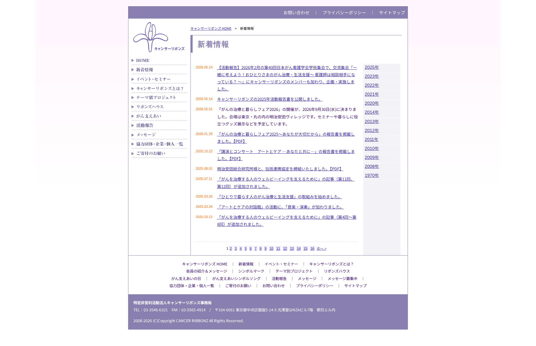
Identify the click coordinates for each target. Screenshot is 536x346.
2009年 (372, 157)
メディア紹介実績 (159, 125)
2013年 (372, 121)
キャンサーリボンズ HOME (210, 28)
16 (312, 248)
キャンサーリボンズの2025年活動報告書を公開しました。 (270, 99)
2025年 (372, 67)
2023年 (372, 76)
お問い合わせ (297, 12)
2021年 (372, 94)
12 (285, 248)
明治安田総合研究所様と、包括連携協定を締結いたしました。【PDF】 (280, 169)
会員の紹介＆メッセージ (206, 271)
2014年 (372, 112)
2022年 (372, 85)
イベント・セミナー (159, 79)
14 (299, 248)
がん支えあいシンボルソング (236, 278)
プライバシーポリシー (344, 12)
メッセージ (159, 134)
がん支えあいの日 (186, 278)
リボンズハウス (159, 107)
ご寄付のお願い (159, 153)
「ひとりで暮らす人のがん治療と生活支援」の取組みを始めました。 (279, 196)
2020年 (372, 103)
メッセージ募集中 (342, 278)
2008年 (372, 166)
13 (292, 248)
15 (305, 248)
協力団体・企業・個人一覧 (159, 144)
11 (278, 248)
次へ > (321, 248)
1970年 (372, 175)
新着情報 (159, 69)
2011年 (371, 139)
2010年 (372, 148)
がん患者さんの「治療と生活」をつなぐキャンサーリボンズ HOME (159, 60)
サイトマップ (392, 12)
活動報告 (279, 278)
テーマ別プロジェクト (159, 97)
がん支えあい (159, 116)
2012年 (372, 130)
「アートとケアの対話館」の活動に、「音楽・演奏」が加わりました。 (280, 207)
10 (271, 248)
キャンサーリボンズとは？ (159, 88)
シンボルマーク (251, 271)
